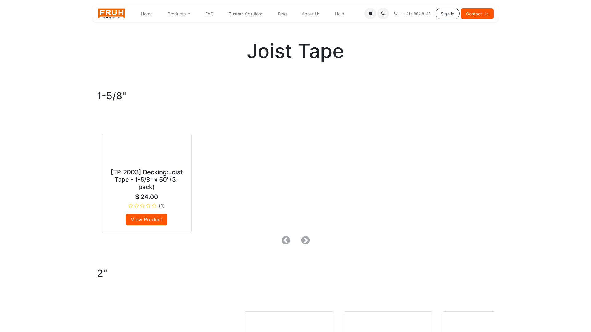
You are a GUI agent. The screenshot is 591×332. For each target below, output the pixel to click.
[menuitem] (147, 13)
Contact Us (477, 13)
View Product (146, 219)
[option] (295, 168)
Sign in (447, 13)
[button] (383, 13)
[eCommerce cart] (370, 13)
